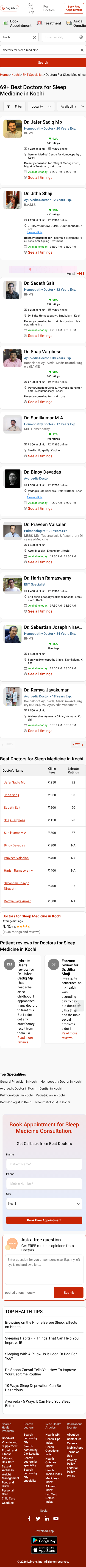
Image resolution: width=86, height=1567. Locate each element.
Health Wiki (52, 1434)
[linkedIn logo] (47, 1520)
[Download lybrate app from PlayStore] (44, 1543)
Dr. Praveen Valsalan (45, 524)
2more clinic (34, 497)
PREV (9, 744)
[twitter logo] (38, 1520)
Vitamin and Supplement (9, 1444)
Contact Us (74, 1439)
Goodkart (8, 1438)
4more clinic (34, 232)
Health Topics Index (53, 1472)
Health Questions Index (52, 1450)
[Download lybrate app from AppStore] (44, 1553)
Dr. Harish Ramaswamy (47, 578)
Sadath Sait (12, 807)
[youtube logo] (56, 1520)
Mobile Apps (75, 1447)
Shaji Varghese (14, 820)
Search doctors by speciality (30, 1461)
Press (71, 1476)
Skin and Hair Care (8, 1460)
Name (10, 1154)
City (8, 1194)
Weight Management (10, 1476)
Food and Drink (8, 1484)
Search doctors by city (30, 1438)
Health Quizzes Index (50, 1462)
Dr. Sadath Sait (39, 283)
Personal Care (8, 1492)
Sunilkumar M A (15, 833)
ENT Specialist (32, 74)
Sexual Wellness (8, 1468)
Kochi (15, 74)
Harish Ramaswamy (18, 870)
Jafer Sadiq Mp (14, 782)
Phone (10, 1174)
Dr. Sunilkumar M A (43, 417)
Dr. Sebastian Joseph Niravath (55, 627)
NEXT (76, 744)
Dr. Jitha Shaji (38, 193)
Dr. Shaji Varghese (42, 351)
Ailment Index (50, 1488)
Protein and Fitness (9, 1452)
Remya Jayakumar (17, 901)
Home (4, 74)
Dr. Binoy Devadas (42, 472)
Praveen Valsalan (16, 858)
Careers (72, 1443)
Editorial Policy (72, 1469)
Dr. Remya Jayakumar (46, 690)
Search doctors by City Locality (31, 1450)
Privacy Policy (72, 1461)
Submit (69, 1292)
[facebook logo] (29, 1520)
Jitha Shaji (11, 795)
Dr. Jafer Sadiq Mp (43, 122)
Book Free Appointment (74, 8)
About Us (73, 1434)
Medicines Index (52, 1480)
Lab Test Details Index (51, 1498)
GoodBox (8, 1503)
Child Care (8, 1498)
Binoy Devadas (14, 845)
